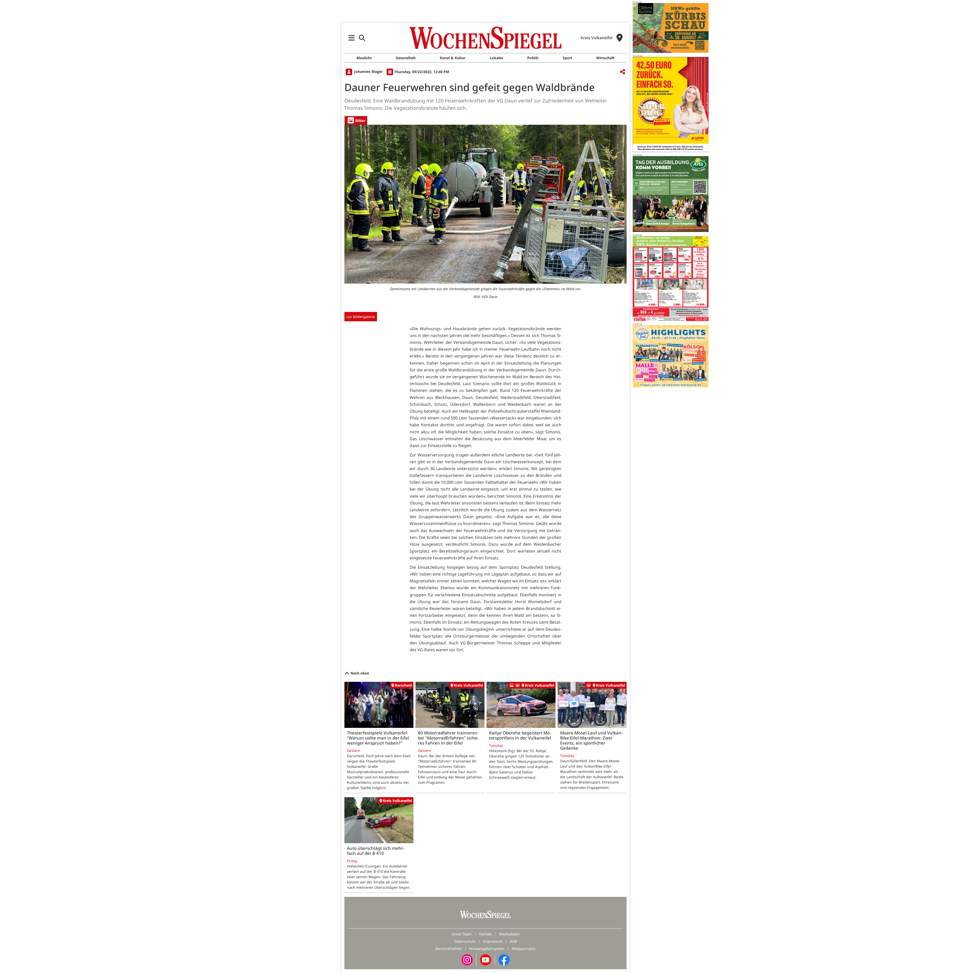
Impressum (492, 941)
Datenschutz (465, 941)
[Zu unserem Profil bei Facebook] (504, 959)
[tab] (355, 120)
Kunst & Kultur (453, 57)
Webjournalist (524, 948)
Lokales (496, 57)
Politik (533, 57)
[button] (351, 37)
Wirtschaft (605, 57)
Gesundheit (406, 57)
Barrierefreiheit (448, 948)
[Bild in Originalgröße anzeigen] (485, 204)
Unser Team (461, 934)
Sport (567, 57)
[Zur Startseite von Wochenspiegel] (485, 38)
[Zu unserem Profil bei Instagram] (467, 959)
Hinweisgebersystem (486, 948)
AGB (513, 941)
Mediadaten (509, 934)
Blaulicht (364, 57)
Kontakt (485, 934)
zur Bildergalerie (360, 316)
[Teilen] (623, 72)
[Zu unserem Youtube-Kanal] (485, 959)
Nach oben (359, 673)
